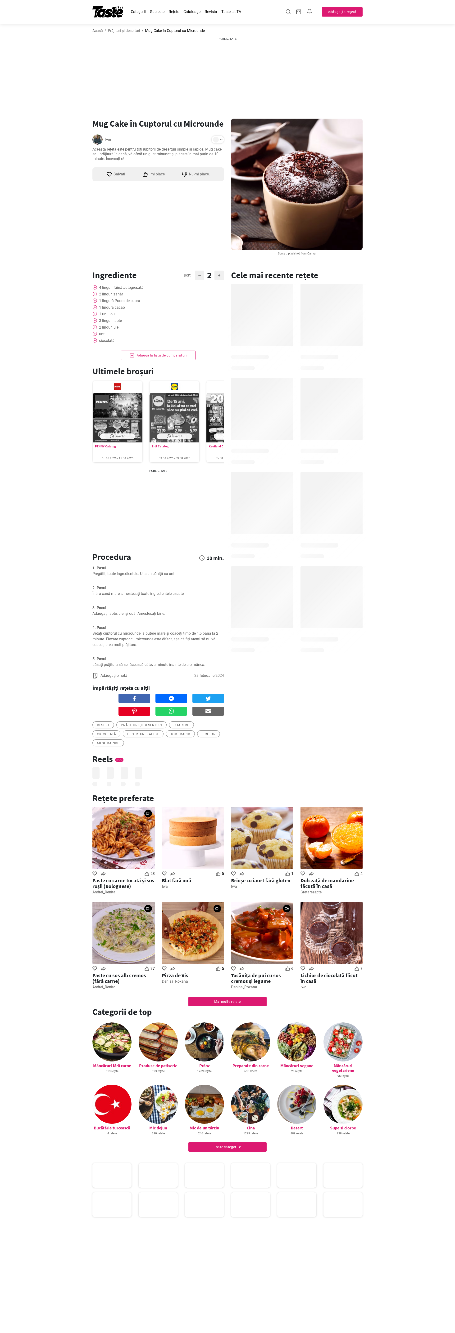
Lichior (209, 734)
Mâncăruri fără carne (112, 1065)
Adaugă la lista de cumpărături (161, 355)
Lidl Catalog (160, 446)
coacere (181, 725)
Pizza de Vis (175, 975)
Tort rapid (180, 734)
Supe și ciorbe (343, 1128)
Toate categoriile (227, 1147)
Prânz (204, 1065)
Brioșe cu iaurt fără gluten (261, 880)
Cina (251, 1128)
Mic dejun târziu (204, 1128)
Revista (211, 11)
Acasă (97, 30)
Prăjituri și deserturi (124, 30)
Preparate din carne (250, 1065)
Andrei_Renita (103, 892)
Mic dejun (158, 1128)
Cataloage (191, 11)
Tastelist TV (231, 11)
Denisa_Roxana (175, 981)
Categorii (138, 11)
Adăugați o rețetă (342, 12)
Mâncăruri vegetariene (343, 1068)
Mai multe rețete (227, 1001)
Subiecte (157, 11)
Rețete (174, 11)
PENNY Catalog (105, 446)
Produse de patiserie (158, 1065)
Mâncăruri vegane (296, 1065)
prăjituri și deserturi (141, 725)
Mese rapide (108, 743)
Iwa (108, 140)
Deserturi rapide (143, 734)
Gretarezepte (311, 892)
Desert (297, 1128)
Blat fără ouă (176, 880)
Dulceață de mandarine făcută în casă (327, 883)
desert (103, 725)
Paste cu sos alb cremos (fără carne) (119, 978)
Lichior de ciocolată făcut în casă (329, 978)
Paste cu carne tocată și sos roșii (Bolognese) (123, 883)
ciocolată (106, 734)
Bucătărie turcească (112, 1128)
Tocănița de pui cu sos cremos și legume (256, 978)
